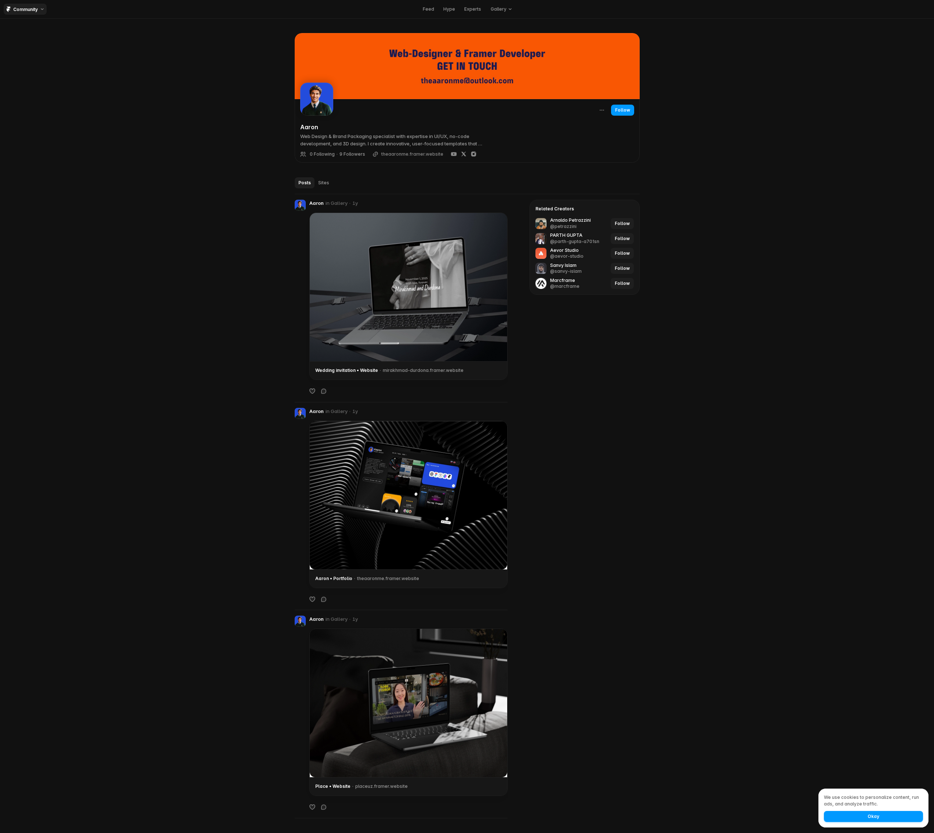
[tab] (305, 182)
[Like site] (312, 391)
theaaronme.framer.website (412, 154)
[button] (501, 9)
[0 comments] (324, 391)
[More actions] (601, 110)
